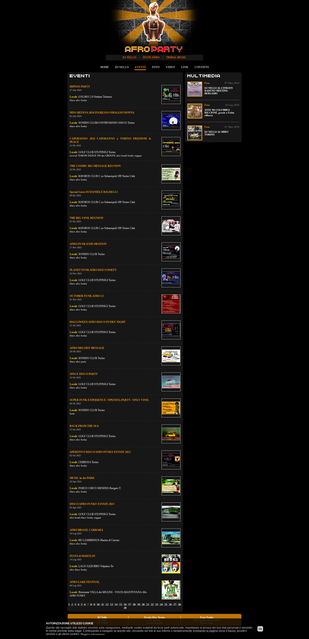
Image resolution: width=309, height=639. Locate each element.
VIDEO (170, 67)
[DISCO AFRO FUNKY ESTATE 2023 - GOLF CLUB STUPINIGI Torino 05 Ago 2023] (171, 511)
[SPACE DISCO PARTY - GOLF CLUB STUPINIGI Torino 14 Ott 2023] (171, 381)
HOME (104, 67)
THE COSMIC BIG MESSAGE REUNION (95, 166)
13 (111, 604)
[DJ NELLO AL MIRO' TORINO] (194, 132)
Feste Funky (207, 617)
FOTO (155, 67)
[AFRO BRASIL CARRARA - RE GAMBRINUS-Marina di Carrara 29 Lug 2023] (171, 537)
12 (107, 604)
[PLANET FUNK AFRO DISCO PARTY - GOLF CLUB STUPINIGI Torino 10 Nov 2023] (171, 277)
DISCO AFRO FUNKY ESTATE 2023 (92, 504)
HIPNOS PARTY (80, 86)
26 (170, 604)
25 (165, 604)
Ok (260, 628)
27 (175, 604)
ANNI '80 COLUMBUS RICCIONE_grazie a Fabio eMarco (219, 113)
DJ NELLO (122, 67)
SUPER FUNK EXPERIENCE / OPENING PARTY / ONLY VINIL (109, 400)
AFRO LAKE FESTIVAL (85, 582)
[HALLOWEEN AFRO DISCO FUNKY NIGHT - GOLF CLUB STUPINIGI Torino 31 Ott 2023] (171, 329)
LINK (184, 67)
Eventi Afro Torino (154, 617)
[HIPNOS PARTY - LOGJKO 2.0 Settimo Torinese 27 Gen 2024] (171, 94)
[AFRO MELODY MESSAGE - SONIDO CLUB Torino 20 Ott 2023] (171, 355)
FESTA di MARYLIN (82, 556)
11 (102, 604)
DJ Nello (102, 617)
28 (179, 604)
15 (120, 604)
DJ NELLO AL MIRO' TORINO (216, 133)
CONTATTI (202, 67)
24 (161, 604)
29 (125, 608)
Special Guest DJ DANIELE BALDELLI (94, 192)
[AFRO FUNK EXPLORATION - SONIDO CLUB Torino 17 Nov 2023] (171, 251)
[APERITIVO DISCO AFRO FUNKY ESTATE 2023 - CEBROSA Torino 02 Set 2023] (171, 459)
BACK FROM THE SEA (84, 426)
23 (156, 604)
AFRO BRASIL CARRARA (86, 530)
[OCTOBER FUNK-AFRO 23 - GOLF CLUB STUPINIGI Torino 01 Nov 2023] (171, 303)
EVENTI (140, 67)
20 (143, 604)
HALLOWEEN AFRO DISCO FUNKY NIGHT (98, 322)
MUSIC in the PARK (82, 478)
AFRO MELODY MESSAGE (87, 348)
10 (98, 604)
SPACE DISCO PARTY (84, 374)
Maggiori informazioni (93, 634)
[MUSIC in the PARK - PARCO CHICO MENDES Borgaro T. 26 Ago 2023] (171, 485)
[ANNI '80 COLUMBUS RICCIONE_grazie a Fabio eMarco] (194, 111)
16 (125, 604)
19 (138, 604)
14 (116, 604)
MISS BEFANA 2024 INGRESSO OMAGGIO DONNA (102, 112)
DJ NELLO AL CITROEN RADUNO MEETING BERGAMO (218, 91)
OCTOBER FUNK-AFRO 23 (87, 296)
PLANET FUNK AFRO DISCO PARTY (93, 270)
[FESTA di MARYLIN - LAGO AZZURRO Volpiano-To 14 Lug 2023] (171, 563)
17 (129, 604)
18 (134, 604)
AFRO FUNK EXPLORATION (88, 244)
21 (147, 604)
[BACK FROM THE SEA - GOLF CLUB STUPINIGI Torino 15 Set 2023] (171, 433)
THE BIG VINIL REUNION (86, 218)
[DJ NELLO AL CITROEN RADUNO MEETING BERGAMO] (194, 89)
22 (152, 604)
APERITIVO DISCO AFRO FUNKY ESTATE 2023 (100, 452)
